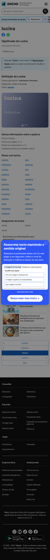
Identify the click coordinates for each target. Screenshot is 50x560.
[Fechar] (46, 243)
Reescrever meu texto (24, 298)
